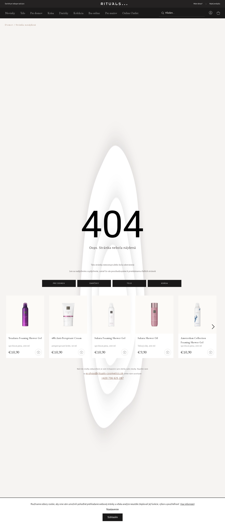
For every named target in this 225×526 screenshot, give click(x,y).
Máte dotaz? (197, 4)
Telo (129, 283)
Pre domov (59, 283)
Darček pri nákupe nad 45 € (14, 4)
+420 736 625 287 (112, 378)
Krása (164, 283)
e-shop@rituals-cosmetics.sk (104, 373)
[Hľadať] (162, 13)
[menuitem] (10, 13)
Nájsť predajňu (214, 4)
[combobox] (182, 13)
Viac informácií (187, 504)
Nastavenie (112, 509)
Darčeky (94, 283)
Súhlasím (112, 517)
